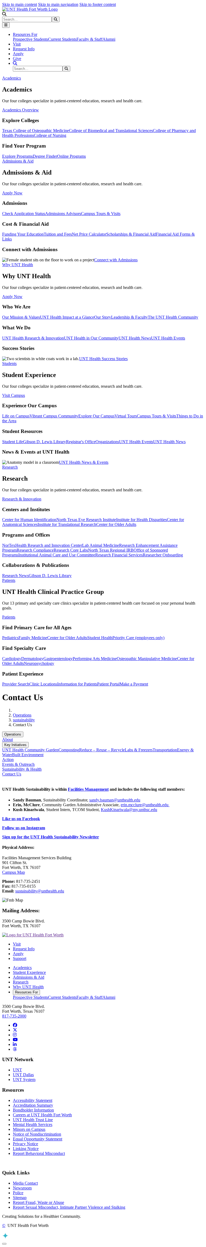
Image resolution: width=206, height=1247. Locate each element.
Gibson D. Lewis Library (44, 441)
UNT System (24, 1079)
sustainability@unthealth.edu (39, 891)
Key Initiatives (15, 745)
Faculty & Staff (89, 39)
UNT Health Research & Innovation (33, 338)
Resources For (26, 992)
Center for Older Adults (116, 524)
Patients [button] (8, 580)
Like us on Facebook (21, 818)
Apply (18, 53)
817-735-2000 (14, 1016)
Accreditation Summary (33, 1105)
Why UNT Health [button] (17, 264)
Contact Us (11, 774)
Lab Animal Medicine (100, 545)
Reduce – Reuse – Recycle (102, 750)
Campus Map (13, 872)
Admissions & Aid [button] (18, 161)
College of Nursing (50, 135)
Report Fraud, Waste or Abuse (38, 1202)
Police (18, 1193)
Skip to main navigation (58, 4)
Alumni (108, 39)
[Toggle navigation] (6, 25)
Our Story (102, 317)
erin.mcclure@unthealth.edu (145, 805)
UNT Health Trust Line (33, 1119)
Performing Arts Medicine (95, 658)
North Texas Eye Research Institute (86, 519)
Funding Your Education (23, 234)
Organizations (107, 441)
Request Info (24, 49)
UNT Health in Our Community (91, 338)
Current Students (62, 39)
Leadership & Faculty (129, 317)
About (7, 739)
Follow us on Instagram (23, 828)
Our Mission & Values (21, 317)
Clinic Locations (43, 684)
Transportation (165, 750)
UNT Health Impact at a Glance (67, 317)
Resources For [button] (25, 34)
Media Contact (25, 1183)
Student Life (12, 441)
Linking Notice (26, 1148)
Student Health (99, 637)
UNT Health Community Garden (30, 750)
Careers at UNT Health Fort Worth (42, 1115)
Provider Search (15, 684)
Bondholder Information (33, 1110)
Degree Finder (45, 156)
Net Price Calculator (89, 234)
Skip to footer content (97, 4)
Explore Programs (17, 156)
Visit (17, 44)
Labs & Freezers (139, 750)
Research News (15, 575)
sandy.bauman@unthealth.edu (114, 800)
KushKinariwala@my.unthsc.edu (129, 809)
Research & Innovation (21, 499)
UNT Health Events (168, 338)
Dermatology (32, 658)
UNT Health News (135, 338)
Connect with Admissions (116, 260)
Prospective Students (30, 39)
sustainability (24, 720)
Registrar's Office (80, 441)
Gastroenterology (58, 658)
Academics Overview (20, 110)
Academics (22, 967)
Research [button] (10, 467)
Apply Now (12, 193)
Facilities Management (88, 789)
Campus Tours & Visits (100, 213)
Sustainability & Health (22, 769)
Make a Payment (134, 684)
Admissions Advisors (63, 213)
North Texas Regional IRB (111, 550)
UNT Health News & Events (83, 462)
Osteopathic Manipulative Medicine (147, 658)
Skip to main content (19, 4)
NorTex (8, 545)
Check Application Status (23, 213)
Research (20, 982)
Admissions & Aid (28, 977)
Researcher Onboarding (163, 555)
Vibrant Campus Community (54, 416)
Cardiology (11, 658)
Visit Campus (13, 395)
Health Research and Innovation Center (48, 545)
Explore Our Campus (96, 416)
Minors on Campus (29, 1129)
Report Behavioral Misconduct (39, 1153)
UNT (17, 1070)
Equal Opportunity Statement (37, 1139)
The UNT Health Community (173, 317)
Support (19, 958)
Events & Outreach (18, 764)
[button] (4, 14)
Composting (68, 750)
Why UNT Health (28, 987)
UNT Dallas (23, 1074)
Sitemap (20, 1197)
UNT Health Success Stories (103, 358)
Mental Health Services (32, 1124)
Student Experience (29, 972)
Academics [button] (11, 78)
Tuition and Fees (58, 234)
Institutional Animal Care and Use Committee (56, 555)
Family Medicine (33, 637)
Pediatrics (10, 637)
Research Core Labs (71, 550)
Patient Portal (108, 684)
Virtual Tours (126, 416)
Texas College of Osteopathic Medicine (35, 130)
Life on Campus (16, 416)
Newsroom (22, 1188)
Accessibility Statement (32, 1100)
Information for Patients (77, 684)
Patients (8, 617)
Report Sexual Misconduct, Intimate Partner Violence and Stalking (69, 1207)
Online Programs (71, 156)
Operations (22, 715)
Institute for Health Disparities (141, 519)
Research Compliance (35, 550)
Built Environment (27, 754)
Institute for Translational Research (67, 524)
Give (17, 58)
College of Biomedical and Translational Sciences (111, 130)
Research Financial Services (119, 555)
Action (8, 759)
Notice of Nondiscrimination (37, 1134)
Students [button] (9, 363)
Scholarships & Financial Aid (131, 234)
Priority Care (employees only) (138, 637)
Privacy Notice (25, 1143)
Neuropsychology (39, 663)
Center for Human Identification (29, 519)
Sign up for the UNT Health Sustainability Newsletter (50, 837)
